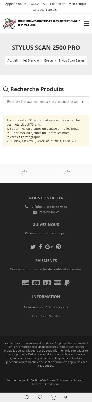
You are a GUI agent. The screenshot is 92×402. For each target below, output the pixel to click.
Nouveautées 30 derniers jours (46, 307)
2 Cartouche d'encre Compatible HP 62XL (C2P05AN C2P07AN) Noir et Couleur (45, 389)
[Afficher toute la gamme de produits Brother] (25, 170)
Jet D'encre (31, 60)
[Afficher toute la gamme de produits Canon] (67, 170)
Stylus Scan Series (72, 60)
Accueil (12, 60)
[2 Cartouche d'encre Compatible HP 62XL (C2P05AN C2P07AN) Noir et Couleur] (11, 387)
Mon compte (78, 4)
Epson (48, 60)
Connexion (57, 4)
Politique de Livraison (70, 380)
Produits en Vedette (46, 316)
